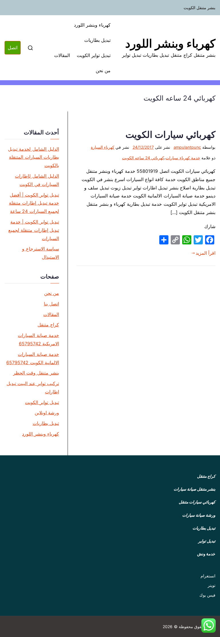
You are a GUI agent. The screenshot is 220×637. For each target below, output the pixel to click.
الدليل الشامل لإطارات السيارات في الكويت (37, 180)
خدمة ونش (206, 553)
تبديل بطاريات (97, 40)
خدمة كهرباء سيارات (183, 157)
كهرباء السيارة (102, 147)
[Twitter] (198, 239)
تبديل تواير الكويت (94, 55)
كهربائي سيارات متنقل (197, 501)
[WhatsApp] (186, 239)
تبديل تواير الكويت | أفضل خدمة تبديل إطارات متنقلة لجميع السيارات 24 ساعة (34, 203)
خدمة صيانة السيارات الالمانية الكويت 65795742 (32, 358)
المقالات (62, 55)
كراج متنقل (48, 325)
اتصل (12, 47)
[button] (208, 625)
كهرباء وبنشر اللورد (170, 43)
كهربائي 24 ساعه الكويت (143, 157)
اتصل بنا (51, 304)
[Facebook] (209, 239)
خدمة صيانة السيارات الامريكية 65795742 (38, 339)
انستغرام (208, 575)
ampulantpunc (187, 147)
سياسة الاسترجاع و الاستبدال (40, 253)
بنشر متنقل (206, 489)
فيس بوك (207, 595)
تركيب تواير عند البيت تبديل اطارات (33, 388)
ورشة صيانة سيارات (198, 515)
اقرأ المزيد (205, 253)
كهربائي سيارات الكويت (170, 134)
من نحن (103, 70)
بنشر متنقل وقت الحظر (36, 373)
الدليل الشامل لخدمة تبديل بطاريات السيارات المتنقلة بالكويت (33, 157)
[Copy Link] (175, 239)
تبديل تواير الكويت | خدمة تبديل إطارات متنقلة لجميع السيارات (33, 230)
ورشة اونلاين (47, 412)
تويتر (211, 585)
